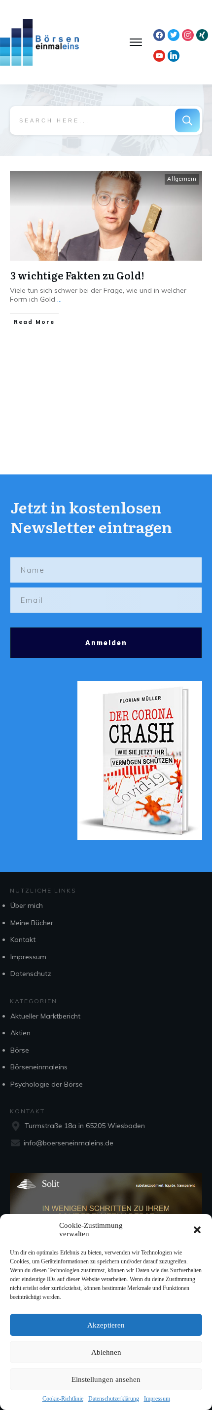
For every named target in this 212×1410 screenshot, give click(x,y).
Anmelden (106, 643)
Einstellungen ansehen (106, 1379)
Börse (19, 1050)
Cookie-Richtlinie (62, 1398)
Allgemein (182, 178)
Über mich (26, 905)
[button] (197, 1230)
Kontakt (22, 939)
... (59, 299)
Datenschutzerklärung (113, 1398)
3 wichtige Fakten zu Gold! (77, 275)
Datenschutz (30, 973)
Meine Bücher (31, 922)
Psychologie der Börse (46, 1084)
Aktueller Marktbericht (45, 1016)
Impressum (157, 1398)
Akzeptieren (106, 1325)
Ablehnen (106, 1352)
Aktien (20, 1032)
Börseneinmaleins (39, 1066)
